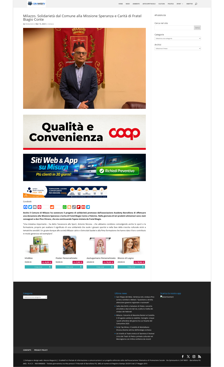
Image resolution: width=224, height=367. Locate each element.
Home (121, 4)
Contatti (27, 350)
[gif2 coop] (84, 148)
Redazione (30, 24)
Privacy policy (41, 350)
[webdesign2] (84, 182)
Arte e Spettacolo (149, 4)
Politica (171, 4)
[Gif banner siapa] (65, 196)
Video (128, 4)
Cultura (161, 4)
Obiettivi (189, 4)
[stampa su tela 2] (84, 267)
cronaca (50, 24)
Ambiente (136, 4)
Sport (179, 4)
